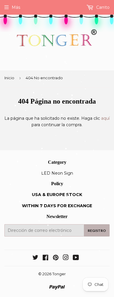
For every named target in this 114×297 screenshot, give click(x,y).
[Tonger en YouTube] (76, 258)
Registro (97, 230)
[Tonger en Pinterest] (56, 258)
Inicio (9, 77)
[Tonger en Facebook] (45, 258)
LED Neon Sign (57, 173)
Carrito (102, 7)
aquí (105, 118)
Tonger (59, 273)
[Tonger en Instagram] (66, 258)
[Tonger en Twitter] (35, 258)
